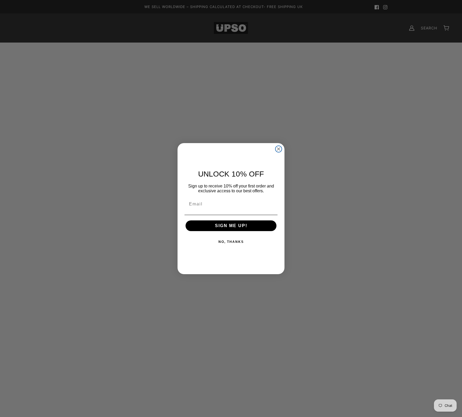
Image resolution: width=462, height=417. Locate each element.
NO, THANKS (231, 242)
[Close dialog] (278, 149)
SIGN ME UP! (231, 225)
